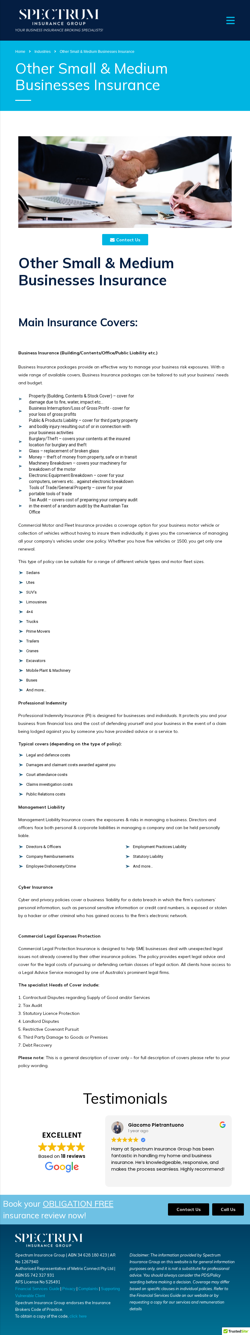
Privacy (69, 1288)
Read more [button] (122, 1177)
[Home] (59, 19)
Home (20, 51)
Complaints (88, 1288)
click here (78, 1316)
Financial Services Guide (37, 1288)
